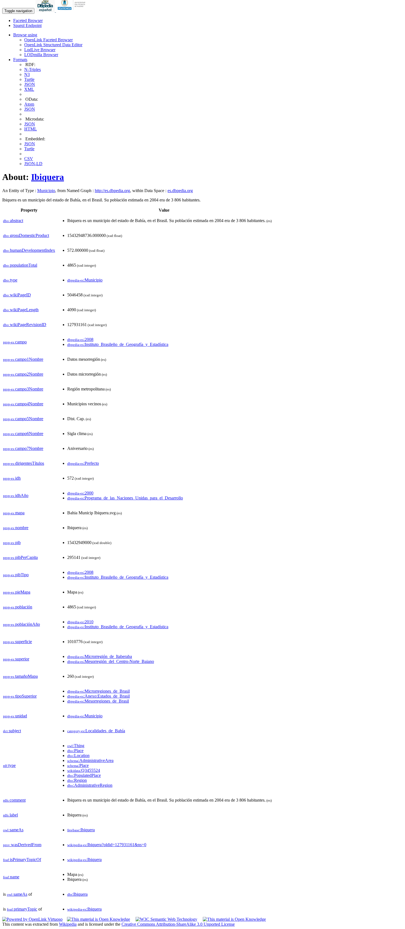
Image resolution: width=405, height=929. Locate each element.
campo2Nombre (23, 374)
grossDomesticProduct (26, 235)
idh (12, 478)
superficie (17, 641)
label (10, 815)
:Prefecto (83, 463)
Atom (29, 104)
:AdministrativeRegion (89, 785)
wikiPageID (17, 295)
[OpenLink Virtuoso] (32, 919)
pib (12, 542)
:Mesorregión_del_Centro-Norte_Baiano (110, 661)
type (10, 280)
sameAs (13, 829)
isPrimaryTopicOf (22, 859)
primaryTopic (22, 909)
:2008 (80, 339)
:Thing (75, 745)
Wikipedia (68, 924)
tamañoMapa (20, 676)
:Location (78, 755)
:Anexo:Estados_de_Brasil (98, 696)
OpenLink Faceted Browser (48, 39)
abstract (13, 220)
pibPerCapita (20, 557)
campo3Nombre (23, 389)
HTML (30, 129)
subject (12, 730)
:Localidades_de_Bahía (96, 730)
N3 (27, 74)
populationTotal (20, 265)
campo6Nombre (23, 433)
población (17, 607)
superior (16, 659)
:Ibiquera (81, 829)
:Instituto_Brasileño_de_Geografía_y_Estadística (117, 344)
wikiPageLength (21, 309)
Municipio (46, 190)
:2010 (80, 621)
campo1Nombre (23, 359)
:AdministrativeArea (90, 760)
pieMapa (16, 592)
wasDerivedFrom (22, 844)
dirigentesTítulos (23, 463)
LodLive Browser (39, 49)
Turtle (29, 79)
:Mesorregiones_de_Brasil (98, 701)
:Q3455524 (83, 770)
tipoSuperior (20, 696)
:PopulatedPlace (84, 775)
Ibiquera (47, 177)
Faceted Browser (28, 20)
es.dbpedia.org (180, 190)
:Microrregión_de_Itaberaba (99, 656)
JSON (29, 84)
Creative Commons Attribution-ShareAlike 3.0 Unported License (178, 924)
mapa (14, 512)
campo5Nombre (23, 418)
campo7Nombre (23, 448)
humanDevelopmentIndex (29, 250)
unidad (15, 716)
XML (29, 89)
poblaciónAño (21, 624)
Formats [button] (20, 59)
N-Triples (32, 69)
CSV (28, 158)
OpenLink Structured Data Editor (53, 44)
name (11, 877)
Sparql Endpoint (27, 25)
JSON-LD (33, 163)
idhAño (15, 495)
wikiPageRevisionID (24, 324)
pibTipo (16, 574)
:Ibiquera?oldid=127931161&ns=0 (106, 844)
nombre (15, 527)
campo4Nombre (23, 403)
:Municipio (84, 280)
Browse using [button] (25, 34)
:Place (75, 750)
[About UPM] (72, 10)
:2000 (80, 493)
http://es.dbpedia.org (112, 190)
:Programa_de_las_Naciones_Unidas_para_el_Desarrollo (125, 498)
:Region (77, 780)
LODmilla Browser (41, 54)
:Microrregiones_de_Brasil (98, 691)
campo (15, 342)
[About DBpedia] (46, 10)
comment (14, 800)
